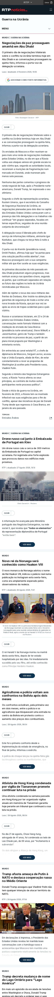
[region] (27, 498)
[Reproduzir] (27, 498)
